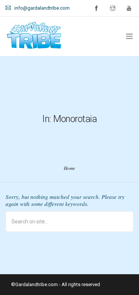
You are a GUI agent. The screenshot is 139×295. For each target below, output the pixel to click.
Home (69, 168)
